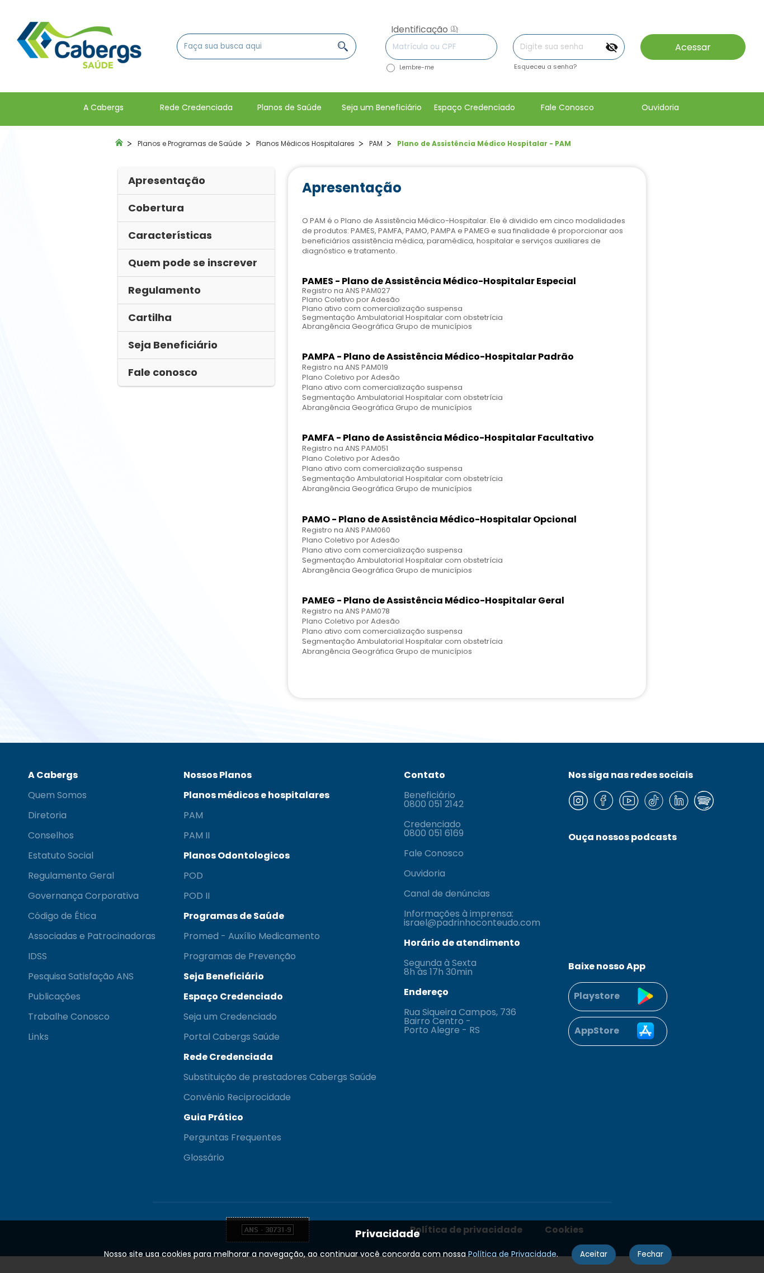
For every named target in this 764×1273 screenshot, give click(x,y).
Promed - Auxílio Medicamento (251, 936)
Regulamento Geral (71, 875)
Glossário (203, 1157)
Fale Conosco (434, 853)
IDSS (37, 956)
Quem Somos (57, 795)
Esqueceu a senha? (545, 67)
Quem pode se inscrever (192, 263)
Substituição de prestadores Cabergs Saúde (279, 1077)
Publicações (54, 996)
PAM (376, 143)
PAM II (196, 835)
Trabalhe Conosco (69, 1016)
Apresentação (166, 180)
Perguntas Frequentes (232, 1137)
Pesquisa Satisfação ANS (81, 976)
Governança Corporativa (83, 896)
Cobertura (156, 208)
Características (170, 235)
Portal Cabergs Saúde (231, 1036)
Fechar (650, 1254)
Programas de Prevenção (239, 956)
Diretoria (47, 815)
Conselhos (51, 835)
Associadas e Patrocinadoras (91, 936)
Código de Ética (62, 916)
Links (38, 1036)
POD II (196, 896)
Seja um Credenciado (230, 1016)
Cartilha (150, 317)
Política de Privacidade (512, 1254)
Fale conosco (162, 372)
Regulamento (164, 290)
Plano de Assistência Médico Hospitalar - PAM (484, 143)
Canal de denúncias (447, 893)
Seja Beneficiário (173, 345)
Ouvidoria (424, 873)
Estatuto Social (60, 855)
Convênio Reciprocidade (237, 1097)
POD (193, 875)
